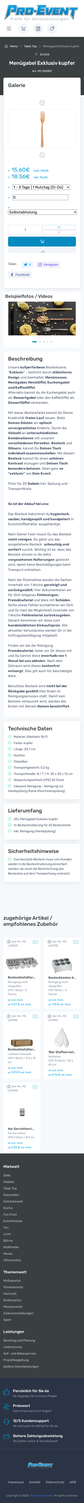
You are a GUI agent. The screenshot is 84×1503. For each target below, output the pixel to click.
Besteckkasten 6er (62, 978)
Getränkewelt (13, 1201)
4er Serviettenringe (23, 1129)
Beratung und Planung (19, 1340)
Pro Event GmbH (41, 1495)
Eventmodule (12, 1221)
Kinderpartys (12, 1300)
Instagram (50, 265)
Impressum (16, 1482)
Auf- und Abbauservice (19, 1353)
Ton (6, 1227)
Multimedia (11, 1247)
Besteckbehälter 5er (23, 977)
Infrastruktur (12, 1260)
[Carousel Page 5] (51, 341)
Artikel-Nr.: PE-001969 (57, 1018)
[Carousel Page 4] (47, 341)
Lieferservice (12, 1347)
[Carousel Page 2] (40, 341)
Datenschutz (55, 1482)
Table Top (30, 46)
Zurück (44, 54)
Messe (8, 1254)
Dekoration (11, 1195)
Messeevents (12, 1307)
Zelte (7, 1175)
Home (13, 46)
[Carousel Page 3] (43, 341)
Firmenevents (13, 1287)
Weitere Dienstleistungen (21, 1366)
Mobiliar (8, 1182)
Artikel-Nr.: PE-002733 (57, 943)
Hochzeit (9, 1294)
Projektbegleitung (16, 1360)
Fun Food (10, 1214)
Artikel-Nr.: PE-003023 (17, 943)
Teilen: (12, 264)
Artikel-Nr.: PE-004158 (17, 1018)
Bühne (8, 1241)
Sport (7, 1320)
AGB (73, 1482)
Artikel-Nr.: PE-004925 (17, 1088)
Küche (8, 1208)
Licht (7, 1234)
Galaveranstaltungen (18, 1313)
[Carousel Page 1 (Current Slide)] (34, 341)
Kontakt (34, 1482)
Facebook (22, 275)
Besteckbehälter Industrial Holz (32, 1049)
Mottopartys (12, 1281)
